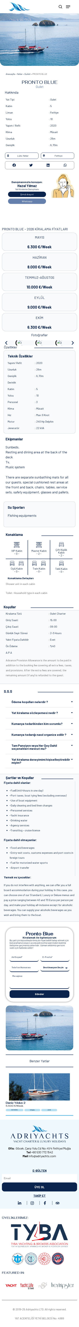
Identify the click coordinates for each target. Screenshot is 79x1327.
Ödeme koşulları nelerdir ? (30, 702)
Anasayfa (10, 74)
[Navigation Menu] (68, 7)
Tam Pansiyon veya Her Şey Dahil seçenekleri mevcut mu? (34, 747)
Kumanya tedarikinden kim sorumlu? (37, 723)
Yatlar (19, 74)
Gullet (27, 74)
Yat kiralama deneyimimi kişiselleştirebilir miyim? (41, 761)
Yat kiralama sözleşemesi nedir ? (35, 713)
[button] (22, 156)
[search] (60, 6)
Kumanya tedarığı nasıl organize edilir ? (39, 734)
